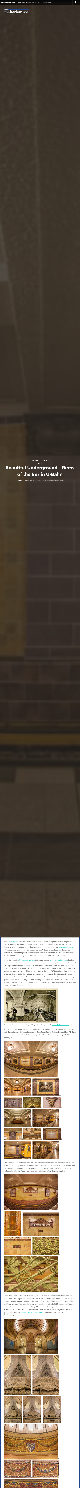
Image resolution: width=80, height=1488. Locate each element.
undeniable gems (66, 947)
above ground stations (58, 960)
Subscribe (47, 2)
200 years (14, 942)
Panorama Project (8, 2)
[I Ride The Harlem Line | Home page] (16, 12)
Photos (45, 460)
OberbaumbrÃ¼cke (27, 960)
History (34, 460)
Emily (20, 480)
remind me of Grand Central (33, 1313)
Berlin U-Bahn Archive (60, 1025)
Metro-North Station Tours (28, 2)
